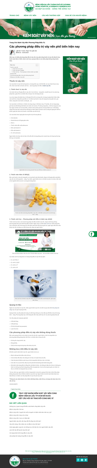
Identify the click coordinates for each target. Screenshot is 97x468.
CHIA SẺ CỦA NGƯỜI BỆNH (76, 15)
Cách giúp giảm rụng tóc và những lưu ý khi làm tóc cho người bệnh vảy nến (31, 427)
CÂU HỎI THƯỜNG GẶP (51, 15)
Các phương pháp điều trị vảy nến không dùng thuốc (22, 75)
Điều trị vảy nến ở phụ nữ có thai (18, 415)
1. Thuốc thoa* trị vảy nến (17, 68)
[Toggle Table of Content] (36, 65)
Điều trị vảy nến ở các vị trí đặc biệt (19, 418)
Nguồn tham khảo (16, 389)
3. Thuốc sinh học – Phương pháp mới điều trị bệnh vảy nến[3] (25, 71)
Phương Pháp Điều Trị (37, 42)
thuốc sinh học (47, 223)
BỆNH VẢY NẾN (30, 15)
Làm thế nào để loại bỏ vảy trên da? (19, 430)
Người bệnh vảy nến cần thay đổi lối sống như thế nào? (25, 421)
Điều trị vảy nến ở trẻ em (16, 409)
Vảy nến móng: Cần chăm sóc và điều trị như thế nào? (24, 424)
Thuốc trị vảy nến (14, 67)
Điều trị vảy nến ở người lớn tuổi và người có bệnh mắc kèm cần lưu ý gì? (30, 412)
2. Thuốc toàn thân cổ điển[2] (18, 70)
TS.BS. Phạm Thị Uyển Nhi (29, 51)
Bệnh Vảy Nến (23, 42)
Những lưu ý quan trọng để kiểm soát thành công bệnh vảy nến (27, 406)
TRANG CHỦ (14, 15)
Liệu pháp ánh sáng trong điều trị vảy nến (21, 436)
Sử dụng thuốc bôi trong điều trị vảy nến (20, 433)
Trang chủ (13, 42)
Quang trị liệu (13, 73)
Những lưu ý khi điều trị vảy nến (17, 77)
